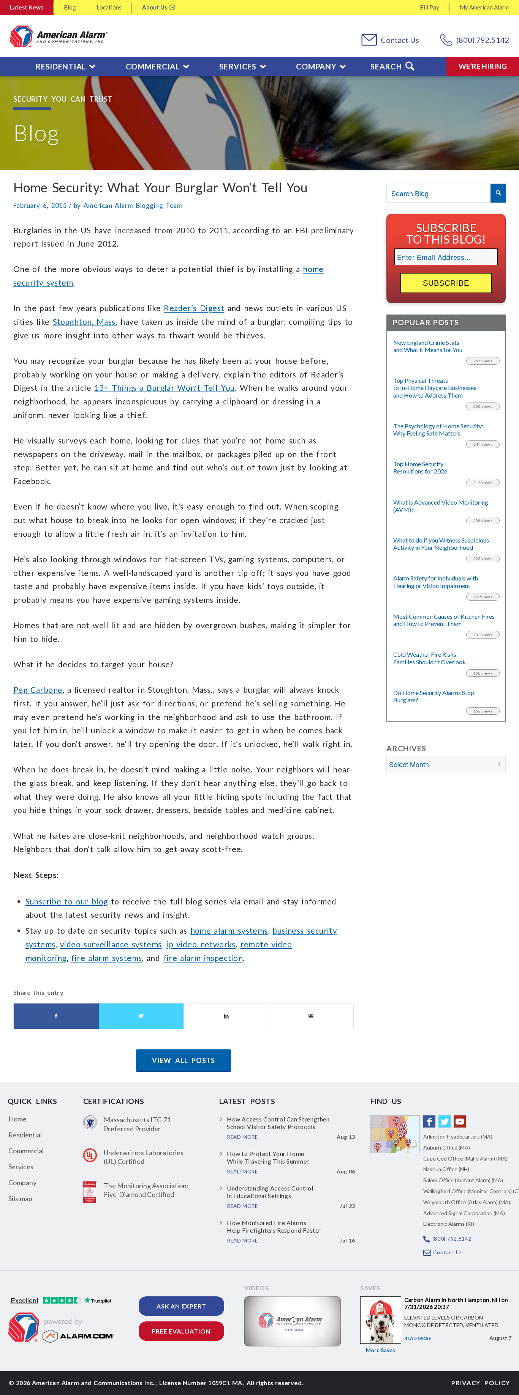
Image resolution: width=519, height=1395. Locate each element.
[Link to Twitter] (444, 1121)
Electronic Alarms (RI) (448, 1223)
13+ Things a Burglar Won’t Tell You (164, 387)
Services (20, 1166)
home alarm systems (229, 930)
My (484, 7)
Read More (417, 1338)
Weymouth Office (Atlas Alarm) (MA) (466, 1202)
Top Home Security (420, 467)
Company (22, 1182)
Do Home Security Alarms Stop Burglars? (433, 696)
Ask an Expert (181, 1306)
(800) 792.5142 (483, 39)
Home (17, 1119)
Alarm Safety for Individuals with (435, 581)
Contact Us (400, 39)
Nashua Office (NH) (446, 1169)
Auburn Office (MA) (446, 1147)
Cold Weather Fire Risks (429, 658)
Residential (25, 1135)
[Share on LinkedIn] (226, 1016)
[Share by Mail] (311, 1016)
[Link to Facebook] (429, 1121)
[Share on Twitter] (141, 1016)
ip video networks (201, 944)
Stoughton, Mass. (85, 321)
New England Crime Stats (427, 346)
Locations (109, 7)
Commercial (26, 1151)
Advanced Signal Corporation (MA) (464, 1213)
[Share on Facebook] (56, 1016)
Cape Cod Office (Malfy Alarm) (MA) (465, 1158)
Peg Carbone (37, 689)
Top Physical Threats (434, 387)
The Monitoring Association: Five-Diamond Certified (146, 1189)
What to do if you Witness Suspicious (441, 543)
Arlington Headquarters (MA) (457, 1136)
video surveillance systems (110, 944)
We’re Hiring (483, 66)
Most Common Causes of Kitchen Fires (444, 620)
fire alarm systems (106, 958)
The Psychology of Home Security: (438, 429)
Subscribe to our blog (66, 901)
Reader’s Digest (194, 308)
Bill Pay (429, 7)
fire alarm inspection (203, 958)
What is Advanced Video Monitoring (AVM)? (440, 506)
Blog (70, 7)
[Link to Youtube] (460, 1121)
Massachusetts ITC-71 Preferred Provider (137, 1123)
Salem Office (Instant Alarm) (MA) (463, 1180)
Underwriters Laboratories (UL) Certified (144, 1156)
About (154, 7)
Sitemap (20, 1198)
